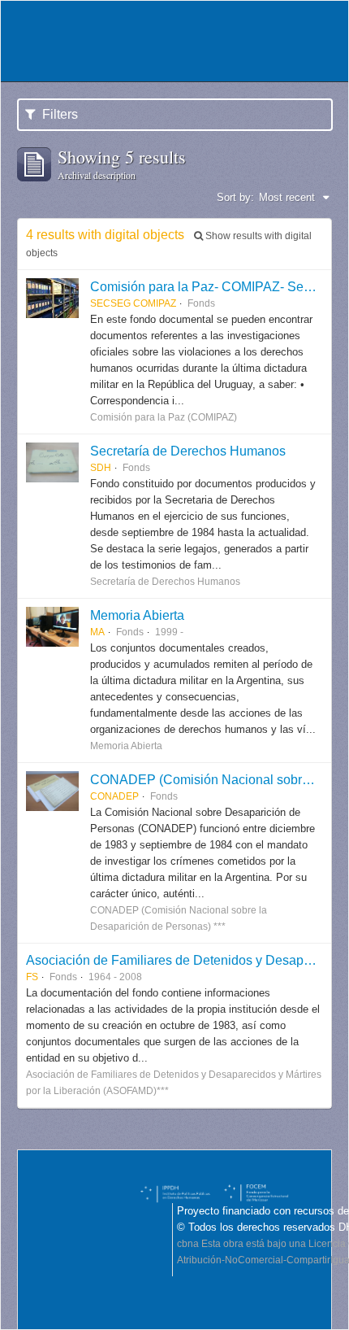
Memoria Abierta (137, 615)
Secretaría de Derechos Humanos (188, 450)
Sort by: (235, 197)
